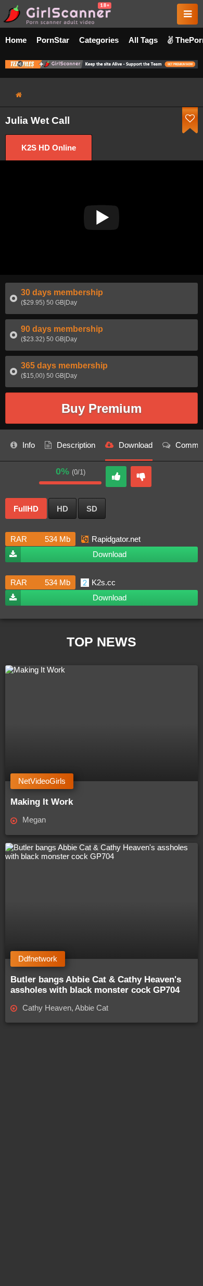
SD (91, 508)
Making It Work (41, 802)
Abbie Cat (91, 1007)
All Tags (143, 40)
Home (16, 40)
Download (109, 554)
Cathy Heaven (46, 1007)
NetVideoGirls (42, 781)
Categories (99, 40)
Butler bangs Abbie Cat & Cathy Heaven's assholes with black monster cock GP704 (95, 985)
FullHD (26, 508)
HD (62, 508)
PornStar (52, 40)
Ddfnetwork (37, 958)
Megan (34, 819)
